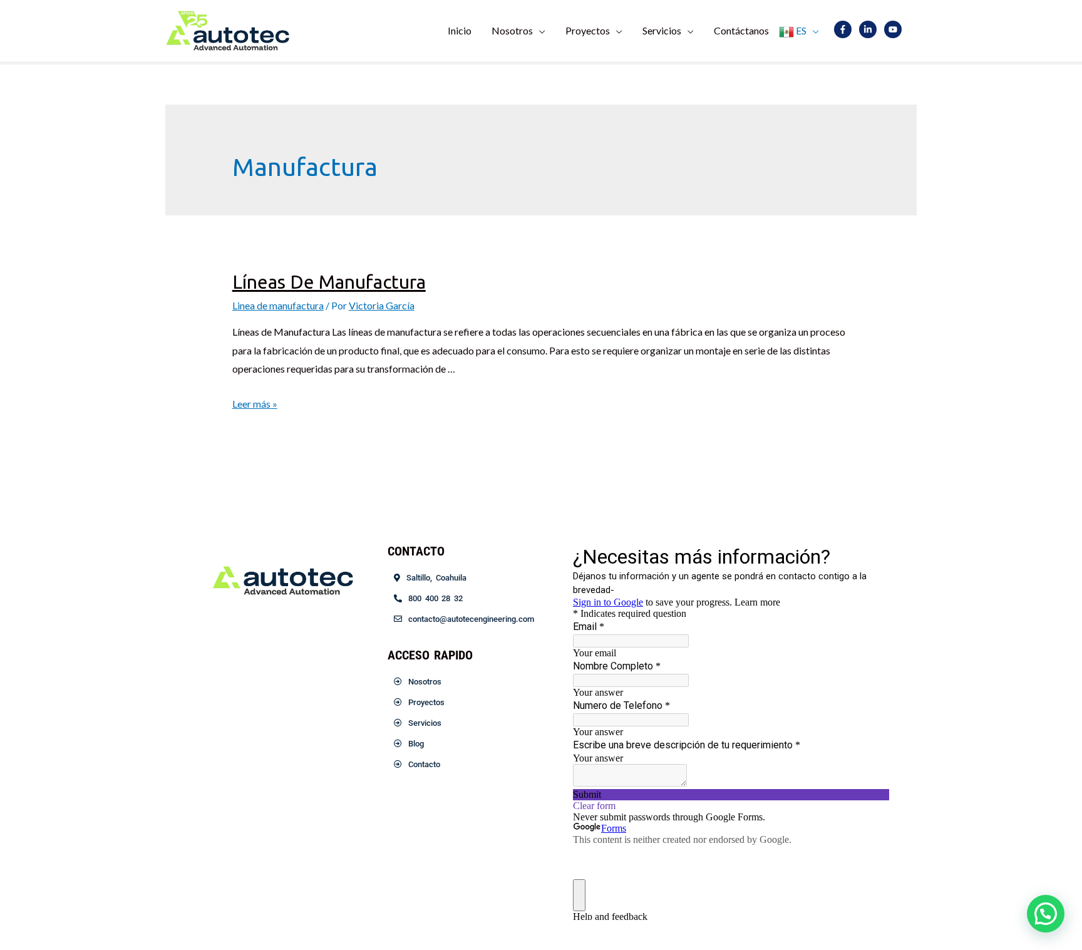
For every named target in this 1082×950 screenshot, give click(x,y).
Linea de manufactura (278, 305)
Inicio (459, 30)
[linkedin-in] (870, 29)
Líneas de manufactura (329, 281)
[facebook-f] (845, 29)
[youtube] (895, 29)
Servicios (661, 30)
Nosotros (512, 30)
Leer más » (254, 404)
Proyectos (587, 30)
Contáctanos (741, 30)
